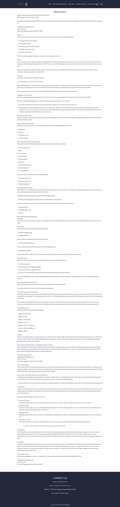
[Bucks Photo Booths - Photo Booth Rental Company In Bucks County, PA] (24, 4)
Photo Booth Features (60, 4)
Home (49, 4)
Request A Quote (81, 4)
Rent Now (71, 4)
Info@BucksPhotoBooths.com (62, 485)
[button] (101, 4)
